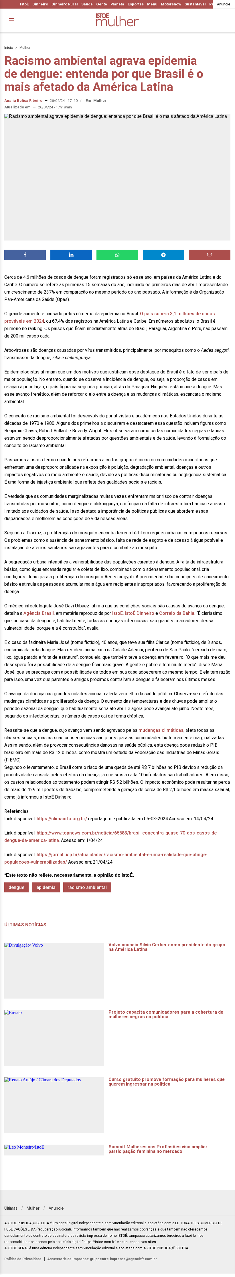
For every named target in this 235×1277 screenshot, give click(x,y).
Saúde (87, 4)
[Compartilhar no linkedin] (71, 255)
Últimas (10, 1208)
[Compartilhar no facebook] (25, 255)
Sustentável (195, 4)
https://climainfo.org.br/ (61, 818)
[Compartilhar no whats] (117, 255)
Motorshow (171, 4)
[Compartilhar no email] (209, 255)
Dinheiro (40, 4)
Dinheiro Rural (65, 4)
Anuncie (223, 4)
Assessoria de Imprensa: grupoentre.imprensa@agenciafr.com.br (102, 1259)
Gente (101, 4)
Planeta (117, 4)
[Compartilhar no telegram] (163, 255)
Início (8, 48)
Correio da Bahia (176, 613)
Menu (152, 4)
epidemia (46, 887)
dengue (16, 887)
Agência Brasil (38, 613)
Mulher (24, 48)
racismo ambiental (87, 887)
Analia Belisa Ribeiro (23, 100)
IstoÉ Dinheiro (139, 613)
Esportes (136, 4)
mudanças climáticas (161, 730)
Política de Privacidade (23, 1259)
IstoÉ (24, 4)
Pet (212, 4)
